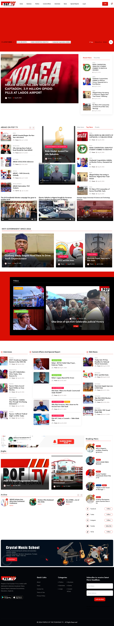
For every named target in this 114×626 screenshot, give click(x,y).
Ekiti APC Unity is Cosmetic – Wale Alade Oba (65, 419)
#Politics (18, 288)
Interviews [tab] (80, 127)
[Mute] (32, 219)
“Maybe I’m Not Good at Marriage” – (102, 488)
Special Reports (75, 4)
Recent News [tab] (87, 58)
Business (29, 4)
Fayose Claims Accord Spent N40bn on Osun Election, (16, 388)
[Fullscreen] (35, 219)
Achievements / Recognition (20, 133)
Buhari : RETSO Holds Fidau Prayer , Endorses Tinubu (64, 364)
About (38, 582)
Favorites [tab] (97, 58)
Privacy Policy (41, 596)
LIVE (105, 4)
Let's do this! (100, 599)
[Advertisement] (57, 21)
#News (8, 80)
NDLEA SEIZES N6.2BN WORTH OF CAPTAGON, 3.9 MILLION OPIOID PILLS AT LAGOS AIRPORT (30, 89)
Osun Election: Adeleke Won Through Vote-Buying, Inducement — (18, 402)
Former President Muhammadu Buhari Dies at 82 (103, 476)
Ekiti (81, 326)
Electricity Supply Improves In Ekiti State (98, 259)
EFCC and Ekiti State (66, 260)
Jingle (6, 477)
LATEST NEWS (7, 42)
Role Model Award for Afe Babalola (21, 136)
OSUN (10, 370)
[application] (19, 211)
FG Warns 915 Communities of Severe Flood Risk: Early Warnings (100, 106)
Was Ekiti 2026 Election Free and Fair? (103, 399)
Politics (37, 4)
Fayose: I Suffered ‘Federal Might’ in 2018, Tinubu (18, 415)
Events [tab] (97, 127)
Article (98, 485)
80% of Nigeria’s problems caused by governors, (102, 450)
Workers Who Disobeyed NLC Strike (17, 501)
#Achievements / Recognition (56, 146)
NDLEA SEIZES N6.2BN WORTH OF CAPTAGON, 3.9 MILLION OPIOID (101, 136)
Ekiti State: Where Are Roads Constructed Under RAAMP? (66, 392)
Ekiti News (97, 372)
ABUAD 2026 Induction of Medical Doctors (21, 162)
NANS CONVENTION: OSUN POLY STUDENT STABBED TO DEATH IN (101, 149)
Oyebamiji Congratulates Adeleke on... (50, 42)
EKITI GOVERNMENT (58, 388)
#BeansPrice (98, 42)
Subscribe (108, 526)
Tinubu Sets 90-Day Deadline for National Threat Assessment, (102, 362)
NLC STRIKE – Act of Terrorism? (44, 501)
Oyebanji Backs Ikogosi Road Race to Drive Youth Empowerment (28, 257)
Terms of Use (41, 592)
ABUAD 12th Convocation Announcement (63, 481)
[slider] (17, 219)
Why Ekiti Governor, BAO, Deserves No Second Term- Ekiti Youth (65, 405)
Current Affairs (47, 4)
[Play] (3, 219)
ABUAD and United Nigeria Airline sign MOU (21, 175)
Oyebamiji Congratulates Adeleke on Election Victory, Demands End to (100, 162)
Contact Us (40, 589)
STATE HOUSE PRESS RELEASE (102, 463)
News (65, 4)
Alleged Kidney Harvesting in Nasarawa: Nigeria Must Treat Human (99, 177)
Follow (108, 509)
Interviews (57, 4)
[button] (19, 210)
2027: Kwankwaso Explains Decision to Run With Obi (18, 361)
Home (21, 4)
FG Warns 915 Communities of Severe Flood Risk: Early (99, 190)
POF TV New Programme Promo (21, 480)
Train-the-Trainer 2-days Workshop (21, 187)
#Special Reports (21, 311)
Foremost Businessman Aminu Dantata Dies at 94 (103, 501)
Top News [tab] (89, 127)
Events (70, 585)
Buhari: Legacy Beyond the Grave (63, 378)
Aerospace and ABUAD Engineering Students (20, 149)
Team (38, 585)
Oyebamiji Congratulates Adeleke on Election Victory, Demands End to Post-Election (100, 81)
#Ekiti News (10, 251)
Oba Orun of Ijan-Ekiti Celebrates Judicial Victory (77, 321)
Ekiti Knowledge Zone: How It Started (73, 501)
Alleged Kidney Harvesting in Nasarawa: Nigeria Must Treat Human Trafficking (100, 94)
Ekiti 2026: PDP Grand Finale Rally (102, 411)
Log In (84, 4)
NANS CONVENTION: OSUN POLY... (28, 42)
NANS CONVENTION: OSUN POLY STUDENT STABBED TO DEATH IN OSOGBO (99, 67)
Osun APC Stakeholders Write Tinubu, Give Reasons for (17, 374)
